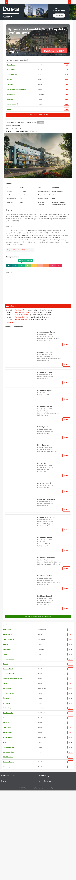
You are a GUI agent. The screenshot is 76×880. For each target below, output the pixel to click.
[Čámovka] (38, 355)
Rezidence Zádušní (44, 614)
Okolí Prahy (14, 278)
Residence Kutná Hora (46, 439)
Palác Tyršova (42, 637)
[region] (38, 317)
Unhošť (20, 278)
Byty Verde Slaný (44, 788)
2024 (50, 487)
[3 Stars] (28, 152)
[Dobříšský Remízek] (21, 470)
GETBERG (23, 219)
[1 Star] (10, 152)
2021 (24, 278)
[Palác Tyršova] (21, 644)
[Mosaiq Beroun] (38, 658)
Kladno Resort (11, 65)
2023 (50, 744)
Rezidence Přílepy (20, 338)
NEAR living (10, 84)
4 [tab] (41, 204)
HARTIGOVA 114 (11, 69)
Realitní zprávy (11, 334)
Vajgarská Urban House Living (24, 341)
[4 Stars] (38, 152)
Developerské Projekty (21, 161)
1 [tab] (34, 204)
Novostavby (9, 161)
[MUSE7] (38, 25)
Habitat (9, 109)
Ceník (66, 65)
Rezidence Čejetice (45, 591)
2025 (50, 441)
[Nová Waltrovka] (38, 809)
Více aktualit (10, 350)
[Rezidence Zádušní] (21, 621)
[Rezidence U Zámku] (21, 493)
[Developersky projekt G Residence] (38, 184)
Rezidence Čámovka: (21, 345)
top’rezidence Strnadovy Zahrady (16, 89)
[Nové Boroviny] (21, 749)
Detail (66, 455)
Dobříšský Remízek (44, 462)
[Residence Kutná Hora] (21, 447)
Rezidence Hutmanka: (22, 348)
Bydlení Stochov (43, 765)
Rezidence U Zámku (45, 485)
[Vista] (38, 506)
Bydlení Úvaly (11, 99)
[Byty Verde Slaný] (21, 795)
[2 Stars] (19, 152)
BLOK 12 (9, 94)
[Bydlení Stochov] (21, 772)
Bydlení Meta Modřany (22, 343)
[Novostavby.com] (38, 2)
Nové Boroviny (43, 742)
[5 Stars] (47, 152)
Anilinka (9, 79)
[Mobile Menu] (6, 2)
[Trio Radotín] (38, 121)
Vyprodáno (40, 145)
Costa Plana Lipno (12, 74)
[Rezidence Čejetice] (21, 598)
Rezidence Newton (12, 104)
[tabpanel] (38, 184)
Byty (8, 278)
